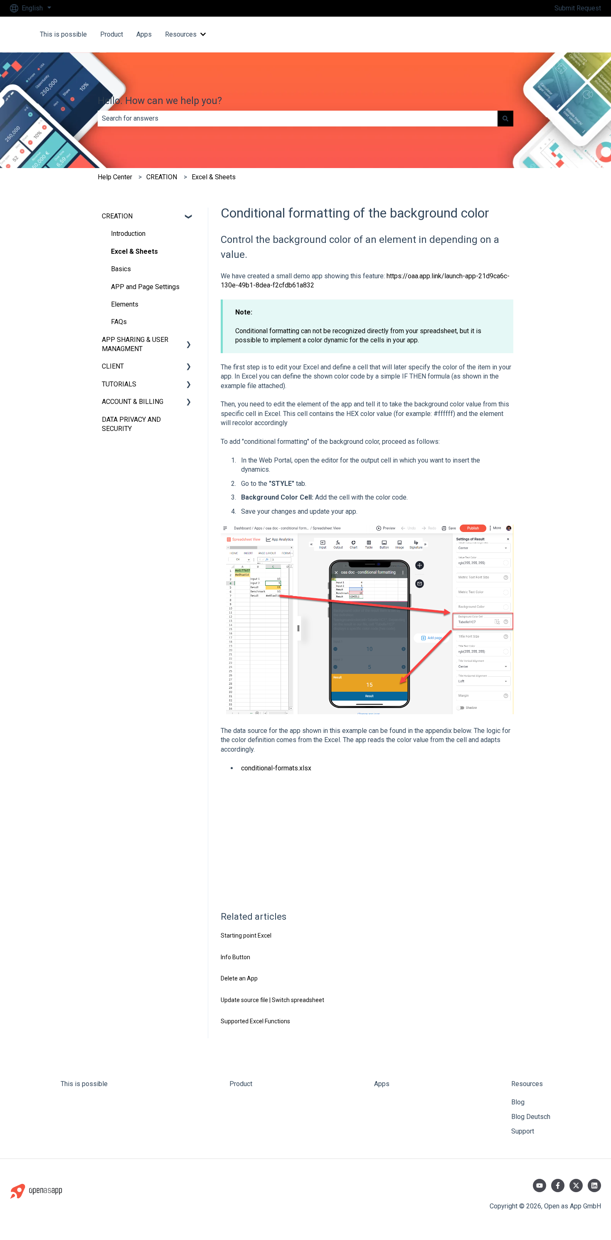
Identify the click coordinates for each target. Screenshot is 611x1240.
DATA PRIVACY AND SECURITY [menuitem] (131, 424)
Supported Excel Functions (255, 1021)
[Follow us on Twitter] (576, 1185)
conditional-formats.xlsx (276, 768)
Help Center (115, 177)
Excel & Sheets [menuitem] (134, 251)
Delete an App (239, 978)
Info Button (235, 957)
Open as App (574, 34)
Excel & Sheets (214, 177)
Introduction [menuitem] (128, 234)
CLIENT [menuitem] (113, 366)
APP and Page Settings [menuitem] (145, 287)
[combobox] (298, 118)
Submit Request (577, 8)
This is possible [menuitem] (84, 1084)
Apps (144, 34)
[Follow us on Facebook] (557, 1185)
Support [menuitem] (522, 1131)
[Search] (505, 118)
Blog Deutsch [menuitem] (530, 1117)
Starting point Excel (246, 935)
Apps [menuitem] (381, 1084)
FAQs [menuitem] (119, 322)
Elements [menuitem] (124, 304)
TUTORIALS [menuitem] (119, 384)
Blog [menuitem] (518, 1102)
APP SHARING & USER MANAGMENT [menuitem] (135, 344)
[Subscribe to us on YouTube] (539, 1185)
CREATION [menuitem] (117, 216)
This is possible (63, 34)
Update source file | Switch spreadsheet (272, 1000)
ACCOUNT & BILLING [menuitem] (132, 402)
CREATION (161, 177)
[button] (188, 216)
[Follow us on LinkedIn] (594, 1185)
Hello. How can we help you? (160, 100)
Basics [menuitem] (121, 269)
